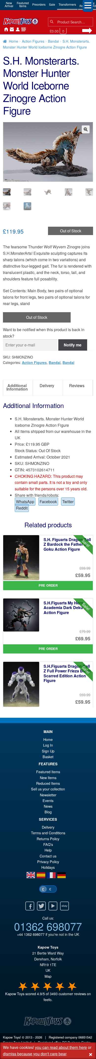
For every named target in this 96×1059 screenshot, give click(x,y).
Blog (48, 811)
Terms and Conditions (48, 832)
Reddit (22, 508)
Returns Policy (48, 838)
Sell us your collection (48, 788)
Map (48, 976)
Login (17, 29)
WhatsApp (25, 501)
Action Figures (33, 41)
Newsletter (48, 794)
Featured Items (48, 771)
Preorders (39, 4)
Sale (52, 4)
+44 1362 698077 (31, 934)
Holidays (48, 867)
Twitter (68, 501)
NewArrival (9, 4)
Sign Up (48, 750)
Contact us (48, 855)
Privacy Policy (48, 861)
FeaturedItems (23, 4)
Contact (11, 29)
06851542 (85, 1037)
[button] (86, 129)
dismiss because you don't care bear (34, 1054)
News (23, 29)
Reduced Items (48, 783)
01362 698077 (48, 926)
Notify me (72, 345)
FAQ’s (48, 844)
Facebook (48, 501)
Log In (48, 745)
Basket (48, 756)
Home (5, 29)
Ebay (64, 906)
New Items (48, 777)
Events (48, 800)
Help (48, 850)
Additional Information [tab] (17, 387)
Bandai (53, 41)
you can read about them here (61, 1047)
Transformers (67, 4)
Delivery (48, 827)
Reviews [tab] (76, 385)
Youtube (52, 906)
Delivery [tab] (47, 385)
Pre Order (48, 585)
